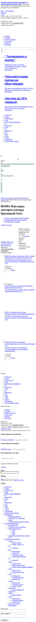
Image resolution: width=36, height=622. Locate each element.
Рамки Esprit (16, 563)
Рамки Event (16, 570)
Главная (7, 36)
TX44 (6, 136)
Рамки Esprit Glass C (19, 565)
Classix (7, 117)
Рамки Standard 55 (18, 590)
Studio (10, 593)
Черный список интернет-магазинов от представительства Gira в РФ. (14, 3)
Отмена (3, 467)
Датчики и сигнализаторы (17, 527)
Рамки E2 (15, 548)
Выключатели (13, 525)
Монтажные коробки (19, 556)
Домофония (8, 139)
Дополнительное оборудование (18, 522)
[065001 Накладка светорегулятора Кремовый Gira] (10, 245)
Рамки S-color (16, 586)
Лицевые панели (17, 555)
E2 (5, 129)
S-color (7, 138)
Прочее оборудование (12, 141)
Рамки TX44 (16, 602)
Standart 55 (11, 591)
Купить (12, 270)
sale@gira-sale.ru (6, 429)
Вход (2, 11)
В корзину (26, 236)
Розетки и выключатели (20, 198)
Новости (7, 43)
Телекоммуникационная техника (19, 535)
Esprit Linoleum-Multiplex (13, 122)
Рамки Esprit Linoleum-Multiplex (22, 567)
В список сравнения (7, 440)
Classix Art (8, 115)
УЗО (9, 537)
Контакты (8, 45)
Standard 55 (8, 131)
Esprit (6, 120)
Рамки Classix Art (18, 544)
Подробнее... (9, 70)
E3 (5, 124)
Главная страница (6, 198)
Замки (10, 520)
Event (6, 127)
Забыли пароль (19, 480)
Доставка (8, 38)
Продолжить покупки (21, 440)
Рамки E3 (15, 560)
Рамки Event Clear (18, 572)
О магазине (8, 41)
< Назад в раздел (6, 225)
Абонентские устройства (16, 518)
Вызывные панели (14, 516)
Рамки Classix (16, 542)
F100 (6, 134)
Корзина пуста (3, 13)
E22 (6, 132)
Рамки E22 (15, 553)
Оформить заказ (6, 449)
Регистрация (10, 11)
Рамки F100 (16, 579)
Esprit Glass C (9, 118)
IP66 (13, 534)
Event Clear (8, 125)
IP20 (13, 530)
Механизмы (5, 200)
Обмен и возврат (10, 39)
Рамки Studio (16, 595)
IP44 (13, 532)
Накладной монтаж (14, 529)
